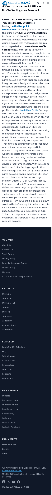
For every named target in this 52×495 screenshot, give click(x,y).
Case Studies (8, 360)
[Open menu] (43, 3)
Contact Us (7, 249)
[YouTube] (13, 481)
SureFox (6, 311)
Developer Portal (10, 409)
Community (8, 413)
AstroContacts (9, 325)
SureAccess (7, 298)
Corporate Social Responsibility (17, 276)
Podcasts (6, 374)
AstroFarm (7, 320)
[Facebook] (18, 481)
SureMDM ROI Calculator (14, 347)
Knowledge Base (10, 404)
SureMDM (6, 293)
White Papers (8, 356)
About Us (6, 245)
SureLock (6, 307)
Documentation (10, 400)
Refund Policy (8, 267)
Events (5, 449)
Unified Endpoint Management (15, 28)
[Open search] (37, 3)
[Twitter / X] (8, 481)
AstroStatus (7, 329)
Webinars (6, 418)
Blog (4, 351)
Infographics (8, 365)
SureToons (7, 369)
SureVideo (7, 316)
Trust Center (8, 254)
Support (6, 395)
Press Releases (9, 444)
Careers (6, 272)
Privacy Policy (8, 258)
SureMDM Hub (9, 302)
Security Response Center (14, 263)
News (4, 453)
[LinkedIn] (3, 481)
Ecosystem (7, 378)
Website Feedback (11, 427)
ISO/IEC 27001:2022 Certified (15, 486)
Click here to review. (12, 470)
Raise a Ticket (9, 422)
